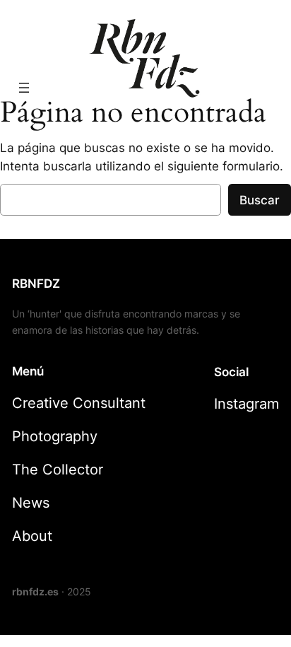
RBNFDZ (36, 283)
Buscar (259, 200)
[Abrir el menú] (24, 87)
